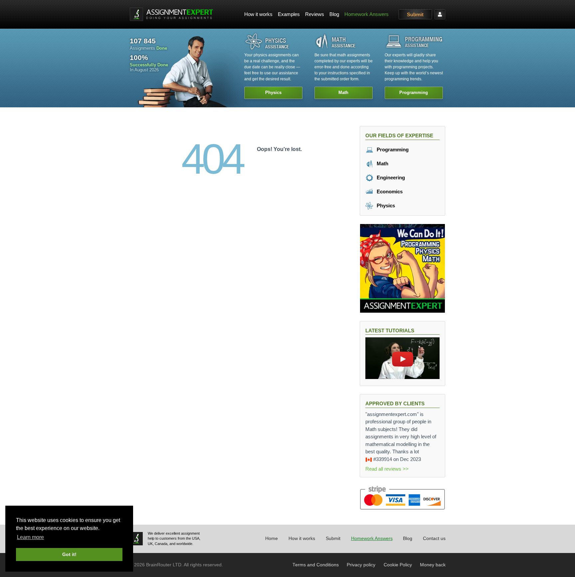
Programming (392, 149)
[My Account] (440, 14)
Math (381, 163)
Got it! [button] (69, 554)
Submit (415, 14)
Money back (433, 564)
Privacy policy (361, 564)
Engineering (390, 177)
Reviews (314, 14)
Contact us (434, 538)
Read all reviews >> (387, 469)
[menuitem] (258, 14)
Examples (289, 14)
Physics (385, 205)
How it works (258, 14)
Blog (334, 14)
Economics (389, 191)
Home (271, 538)
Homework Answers (366, 14)
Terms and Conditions (315, 564)
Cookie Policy (398, 564)
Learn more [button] (30, 537)
